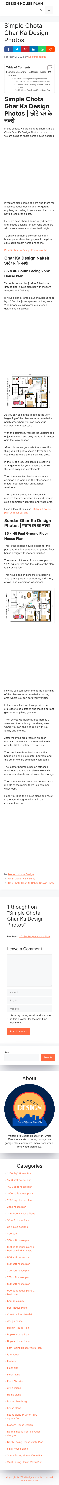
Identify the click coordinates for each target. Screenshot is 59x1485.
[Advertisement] (29, 170)
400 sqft (12, 1233)
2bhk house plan (16, 1206)
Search (8, 1052)
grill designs (14, 1388)
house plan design (17, 1401)
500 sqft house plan (18, 1240)
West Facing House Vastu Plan (24, 1462)
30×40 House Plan (18, 1220)
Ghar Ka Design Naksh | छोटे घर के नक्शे (32, 79)
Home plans (14, 1394)
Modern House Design (21, 874)
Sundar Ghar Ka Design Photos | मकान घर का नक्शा (34, 85)
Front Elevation (15, 1381)
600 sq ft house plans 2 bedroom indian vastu (21, 1249)
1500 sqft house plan (19, 1180)
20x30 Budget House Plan (34, 936)
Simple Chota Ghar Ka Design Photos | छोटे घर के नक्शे (29, 74)
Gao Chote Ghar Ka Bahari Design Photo (31, 883)
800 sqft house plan (18, 1284)
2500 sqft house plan (19, 1200)
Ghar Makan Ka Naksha (21, 878)
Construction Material (19, 1314)
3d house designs (17, 1226)
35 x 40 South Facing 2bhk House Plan (35, 82)
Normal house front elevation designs (24, 1433)
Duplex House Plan (18, 1334)
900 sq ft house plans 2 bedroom (21, 1292)
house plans (14, 1408)
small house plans (17, 1448)
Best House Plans (17, 1307)
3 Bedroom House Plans (21, 1213)
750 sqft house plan (18, 1277)
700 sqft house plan (18, 1270)
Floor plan (12, 1367)
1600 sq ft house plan (19, 1186)
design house (15, 1321)
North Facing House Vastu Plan (25, 1442)
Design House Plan (18, 1327)
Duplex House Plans (18, 1341)
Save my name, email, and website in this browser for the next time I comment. (30, 1019)
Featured (12, 1361)
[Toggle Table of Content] (48, 67)
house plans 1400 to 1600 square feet (22, 1416)
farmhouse (13, 1354)
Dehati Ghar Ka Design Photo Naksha (25, 250)
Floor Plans (13, 1374)
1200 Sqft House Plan (19, 1173)
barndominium (15, 1301)
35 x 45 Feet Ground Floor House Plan (35, 90)
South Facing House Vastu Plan (25, 1455)
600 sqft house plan (18, 1257)
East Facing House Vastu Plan (24, 1347)
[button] (41, 10)
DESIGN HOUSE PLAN (24, 3)
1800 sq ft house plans (20, 1193)
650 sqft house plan (18, 1263)
